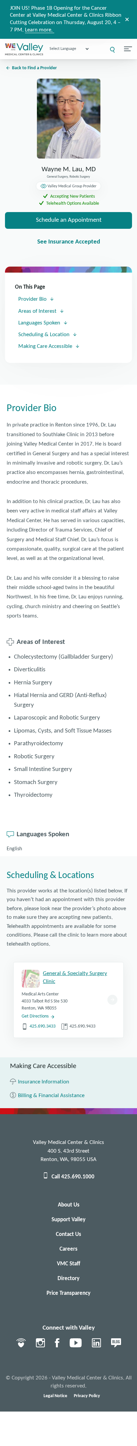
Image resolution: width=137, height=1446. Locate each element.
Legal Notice (55, 1396)
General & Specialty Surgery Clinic (75, 977)
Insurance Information (43, 1082)
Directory (68, 1278)
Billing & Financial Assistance (51, 1095)
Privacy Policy (87, 1396)
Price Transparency (68, 1293)
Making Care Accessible (45, 346)
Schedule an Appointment (68, 220)
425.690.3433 (43, 1026)
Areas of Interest (38, 311)
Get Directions (35, 1016)
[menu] (128, 49)
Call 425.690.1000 (73, 1177)
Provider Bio (33, 299)
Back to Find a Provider (34, 68)
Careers (68, 1249)
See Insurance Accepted (68, 242)
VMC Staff (68, 1264)
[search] (112, 50)
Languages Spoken (40, 323)
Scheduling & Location (44, 335)
